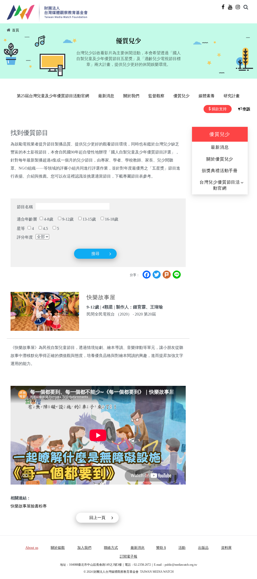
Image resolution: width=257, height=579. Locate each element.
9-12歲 (68, 219)
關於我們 (131, 96)
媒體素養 (207, 96)
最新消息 (106, 96)
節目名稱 (25, 207)
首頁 (15, 30)
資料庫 (226, 548)
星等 (21, 228)
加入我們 (84, 548)
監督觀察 (156, 96)
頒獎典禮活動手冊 (220, 170)
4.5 (45, 228)
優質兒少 (181, 96)
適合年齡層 (27, 219)
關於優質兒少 (219, 159)
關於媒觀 (58, 548)
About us (31, 548)
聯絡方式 (111, 548)
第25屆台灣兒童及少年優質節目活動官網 (53, 96)
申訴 (246, 109)
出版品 (203, 548)
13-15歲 (89, 219)
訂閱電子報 (128, 556)
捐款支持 (219, 109)
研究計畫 (232, 96)
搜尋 (95, 253)
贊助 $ (161, 548)
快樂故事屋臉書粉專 (29, 506)
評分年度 (25, 237)
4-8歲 (48, 219)
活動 (181, 548)
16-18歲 (111, 219)
